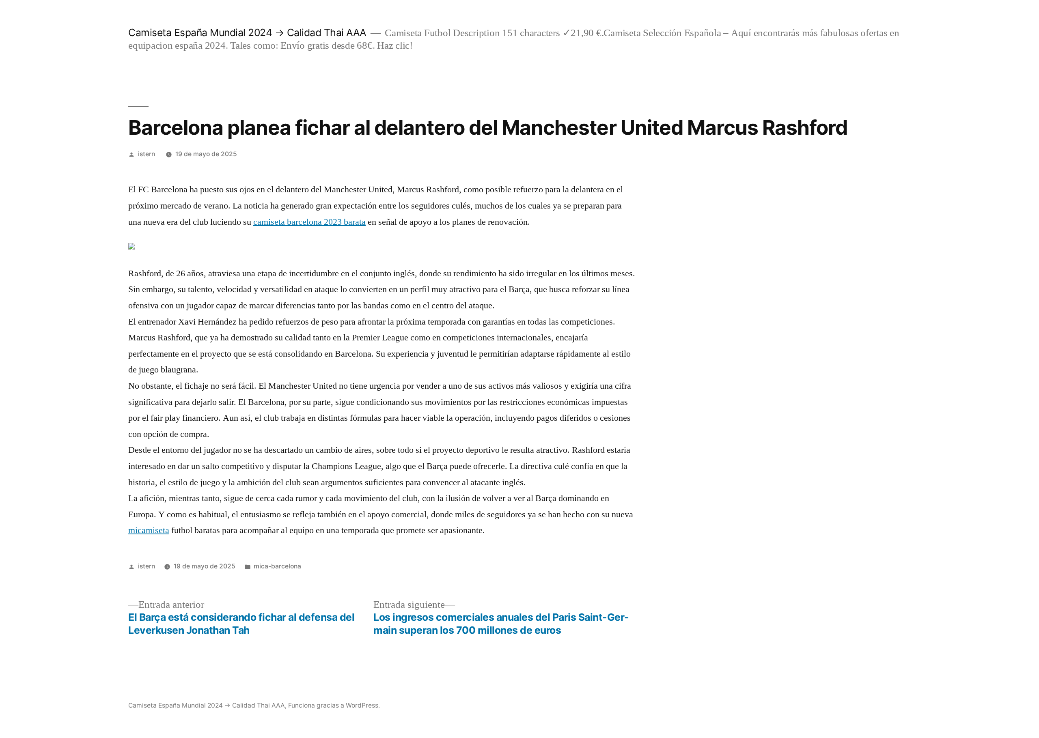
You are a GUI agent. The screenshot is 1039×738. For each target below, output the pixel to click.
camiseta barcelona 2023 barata (309, 222)
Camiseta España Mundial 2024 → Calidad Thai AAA (247, 32)
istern (146, 154)
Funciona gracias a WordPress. (334, 705)
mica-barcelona (277, 566)
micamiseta (148, 530)
